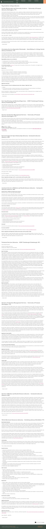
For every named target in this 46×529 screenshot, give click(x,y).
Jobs (17, 2)
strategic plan (18, 321)
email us (14, 526)
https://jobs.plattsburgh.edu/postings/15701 (28, 249)
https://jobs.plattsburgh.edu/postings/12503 (13, 108)
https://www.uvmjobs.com (34, 37)
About (17, 0)
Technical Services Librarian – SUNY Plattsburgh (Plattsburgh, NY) (21, 242)
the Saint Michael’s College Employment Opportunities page (24, 94)
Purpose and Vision (27, 215)
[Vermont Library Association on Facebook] (38, 526)
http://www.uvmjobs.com (34, 350)
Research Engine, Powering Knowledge (11, 161)
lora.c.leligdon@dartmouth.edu (24, 175)
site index (11, 526)
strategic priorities (5, 209)
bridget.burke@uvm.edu (36, 357)
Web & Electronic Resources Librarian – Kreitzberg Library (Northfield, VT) (23, 420)
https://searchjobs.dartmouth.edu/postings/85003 (26, 225)
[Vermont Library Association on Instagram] (41, 526)
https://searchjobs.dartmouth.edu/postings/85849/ (27, 169)
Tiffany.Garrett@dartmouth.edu (31, 229)
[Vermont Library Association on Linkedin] (40, 526)
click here (12, 65)
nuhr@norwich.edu (35, 503)
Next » (43, 522)
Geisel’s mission (18, 207)
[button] (44, 2)
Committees (36, 0)
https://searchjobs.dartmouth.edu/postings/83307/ (20, 413)
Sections (29, 0)
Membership (23, 0)
